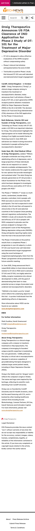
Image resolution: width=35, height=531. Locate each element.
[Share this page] (32, 18)
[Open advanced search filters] (26, 18)
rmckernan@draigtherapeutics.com (15, 333)
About (8, 519)
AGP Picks (5, 3)
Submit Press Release (18, 523)
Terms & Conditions (17, 528)
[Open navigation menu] (3, 18)
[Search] (22, 18)
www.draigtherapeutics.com (12, 410)
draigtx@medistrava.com (16, 324)
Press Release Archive (21, 519)
